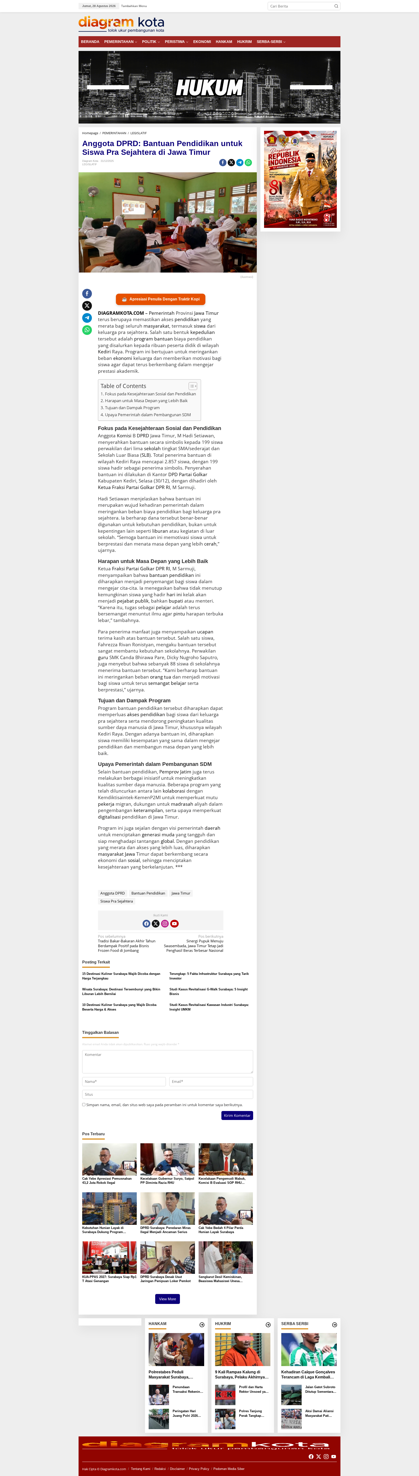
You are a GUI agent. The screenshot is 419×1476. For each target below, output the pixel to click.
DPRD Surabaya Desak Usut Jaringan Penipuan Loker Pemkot (165, 1279)
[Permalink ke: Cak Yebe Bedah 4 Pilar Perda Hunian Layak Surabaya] (226, 1208)
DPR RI (163, 487)
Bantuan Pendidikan (148, 893)
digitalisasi (109, 817)
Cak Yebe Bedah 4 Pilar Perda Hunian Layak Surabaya (221, 1230)
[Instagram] (165, 924)
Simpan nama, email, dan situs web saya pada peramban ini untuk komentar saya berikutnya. (164, 1104)
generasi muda (158, 834)
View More (167, 1299)
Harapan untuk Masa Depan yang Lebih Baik (146, 400)
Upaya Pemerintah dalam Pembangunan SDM (148, 414)
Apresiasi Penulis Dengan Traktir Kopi (161, 299)
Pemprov (169, 772)
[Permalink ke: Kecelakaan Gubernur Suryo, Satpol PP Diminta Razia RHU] (167, 1159)
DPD (173, 474)
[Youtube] (174, 924)
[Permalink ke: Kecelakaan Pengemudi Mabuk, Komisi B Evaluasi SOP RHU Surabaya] (226, 1159)
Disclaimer (177, 1469)
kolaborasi (174, 791)
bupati (176, 601)
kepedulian (202, 332)
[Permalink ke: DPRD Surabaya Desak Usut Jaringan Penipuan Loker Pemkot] (167, 1257)
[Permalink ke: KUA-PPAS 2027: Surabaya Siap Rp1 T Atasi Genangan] (109, 1257)
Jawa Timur (206, 313)
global (167, 841)
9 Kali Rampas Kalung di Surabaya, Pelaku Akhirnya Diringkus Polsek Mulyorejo (240, 1375)
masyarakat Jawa (116, 854)
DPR (160, 568)
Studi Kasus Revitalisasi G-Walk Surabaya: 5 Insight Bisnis (208, 991)
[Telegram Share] (239, 162)
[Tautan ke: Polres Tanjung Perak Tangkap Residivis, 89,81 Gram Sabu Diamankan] (225, 1418)
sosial (134, 860)
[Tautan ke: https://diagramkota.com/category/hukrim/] (268, 1325)
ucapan (205, 632)
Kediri (104, 351)
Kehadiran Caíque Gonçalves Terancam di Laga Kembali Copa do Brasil (308, 1375)
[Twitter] (156, 924)
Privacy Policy (199, 1469)
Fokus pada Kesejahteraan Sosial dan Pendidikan (150, 394)
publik (142, 601)
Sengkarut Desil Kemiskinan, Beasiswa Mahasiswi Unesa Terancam (220, 1279)
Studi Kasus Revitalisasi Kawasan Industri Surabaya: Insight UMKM (209, 1007)
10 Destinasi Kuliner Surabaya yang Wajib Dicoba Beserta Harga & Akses (119, 1007)
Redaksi (160, 1469)
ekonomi (122, 358)
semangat (159, 683)
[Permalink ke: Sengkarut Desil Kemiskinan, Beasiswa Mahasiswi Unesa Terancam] (226, 1257)
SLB (145, 455)
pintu (179, 614)
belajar (178, 683)
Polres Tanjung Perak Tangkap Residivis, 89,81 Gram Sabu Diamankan (251, 1413)
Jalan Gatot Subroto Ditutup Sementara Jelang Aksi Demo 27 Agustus (320, 1389)
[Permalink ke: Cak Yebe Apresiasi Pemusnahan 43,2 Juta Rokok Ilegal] (109, 1159)
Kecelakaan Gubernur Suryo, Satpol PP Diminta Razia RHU (167, 1181)
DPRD (143, 435)
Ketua (104, 487)
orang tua (160, 677)
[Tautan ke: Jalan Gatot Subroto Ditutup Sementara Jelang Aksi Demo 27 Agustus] (291, 1394)
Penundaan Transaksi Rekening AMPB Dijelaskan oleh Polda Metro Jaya (187, 1389)
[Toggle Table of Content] (190, 386)
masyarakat (156, 326)
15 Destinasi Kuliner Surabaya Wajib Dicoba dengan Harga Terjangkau (121, 976)
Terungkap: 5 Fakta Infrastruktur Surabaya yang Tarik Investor (209, 976)
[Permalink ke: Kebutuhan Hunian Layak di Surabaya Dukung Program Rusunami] (109, 1208)
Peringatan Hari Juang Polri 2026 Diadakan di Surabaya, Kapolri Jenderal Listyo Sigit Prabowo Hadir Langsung (188, 1413)
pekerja (106, 804)
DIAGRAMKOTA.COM (121, 313)
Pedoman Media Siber (228, 1469)
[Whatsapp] (248, 162)
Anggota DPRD (112, 893)
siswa (200, 326)
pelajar (163, 607)
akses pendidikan (146, 714)
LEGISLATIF (89, 164)
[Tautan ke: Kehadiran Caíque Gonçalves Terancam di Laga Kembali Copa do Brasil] (309, 1349)
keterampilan (148, 810)
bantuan (163, 339)
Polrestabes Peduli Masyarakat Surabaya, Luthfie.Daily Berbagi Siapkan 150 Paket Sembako (176, 1375)
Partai (132, 487)
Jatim (185, 772)
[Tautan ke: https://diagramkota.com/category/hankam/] (202, 1325)
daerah (212, 828)
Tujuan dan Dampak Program (132, 407)
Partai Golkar (193, 474)
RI (168, 568)
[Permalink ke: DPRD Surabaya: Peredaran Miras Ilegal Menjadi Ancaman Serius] (167, 1208)
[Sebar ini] (222, 162)
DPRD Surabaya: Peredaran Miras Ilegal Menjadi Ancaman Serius (165, 1230)
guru (103, 657)
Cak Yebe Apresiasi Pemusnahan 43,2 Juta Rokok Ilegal (107, 1181)
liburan (160, 531)
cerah (210, 544)
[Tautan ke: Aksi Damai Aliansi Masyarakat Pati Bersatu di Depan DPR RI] (291, 1418)
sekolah (152, 448)
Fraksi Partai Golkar (133, 568)
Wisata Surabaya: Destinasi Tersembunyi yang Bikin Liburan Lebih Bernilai (121, 991)
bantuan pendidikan (171, 575)
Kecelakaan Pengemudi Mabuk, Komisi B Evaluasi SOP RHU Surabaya (222, 1181)
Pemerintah (162, 313)
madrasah (182, 804)
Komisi (124, 435)
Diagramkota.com (113, 1469)
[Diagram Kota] (121, 23)
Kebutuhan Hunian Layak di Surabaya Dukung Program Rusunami (103, 1230)
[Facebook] (146, 924)
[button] (336, 6)
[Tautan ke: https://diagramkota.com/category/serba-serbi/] (335, 1325)
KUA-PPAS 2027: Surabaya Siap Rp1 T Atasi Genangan (109, 1279)
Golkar (147, 487)
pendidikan (187, 319)
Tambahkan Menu (134, 6)
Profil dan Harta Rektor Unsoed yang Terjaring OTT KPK (254, 1389)
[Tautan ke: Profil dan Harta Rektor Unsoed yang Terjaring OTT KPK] (225, 1394)
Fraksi (118, 487)
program (143, 339)
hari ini (174, 594)
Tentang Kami (140, 1469)
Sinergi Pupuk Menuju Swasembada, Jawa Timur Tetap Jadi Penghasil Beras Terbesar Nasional (193, 943)
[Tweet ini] (231, 162)
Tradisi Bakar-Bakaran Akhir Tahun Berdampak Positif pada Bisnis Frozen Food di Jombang (126, 943)
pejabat (125, 601)
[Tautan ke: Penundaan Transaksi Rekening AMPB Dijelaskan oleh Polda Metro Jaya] (159, 1394)
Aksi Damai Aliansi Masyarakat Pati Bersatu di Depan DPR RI (319, 1413)
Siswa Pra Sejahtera (116, 901)
